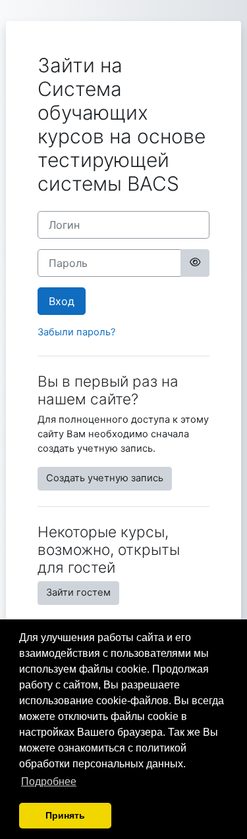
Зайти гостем (78, 592)
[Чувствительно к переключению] (194, 263)
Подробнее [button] (48, 781)
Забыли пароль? (76, 332)
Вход (61, 301)
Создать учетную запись (104, 478)
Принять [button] (65, 815)
